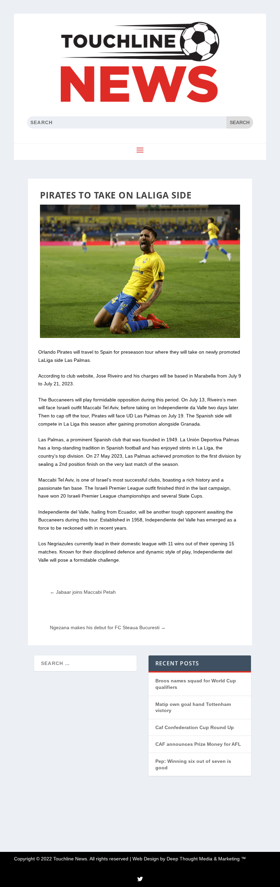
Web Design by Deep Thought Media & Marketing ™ (189, 858)
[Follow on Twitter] (140, 878)
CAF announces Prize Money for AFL (198, 744)
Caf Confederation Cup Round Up (194, 727)
